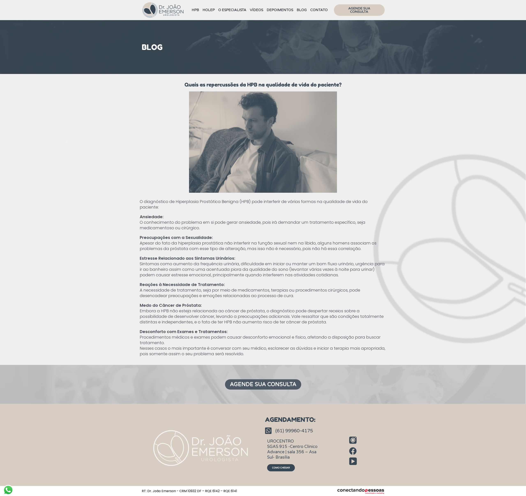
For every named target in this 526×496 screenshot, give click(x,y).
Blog (302, 10)
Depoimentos (280, 10)
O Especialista (232, 10)
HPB (195, 10)
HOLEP (209, 10)
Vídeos (256, 10)
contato (319, 10)
